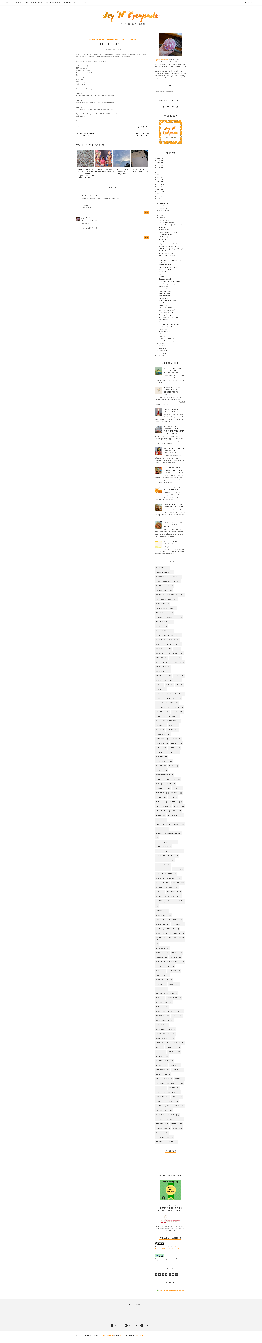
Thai (173, 1092)
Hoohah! (161, 277)
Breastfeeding (161, 676)
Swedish (178, 1079)
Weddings (159, 1119)
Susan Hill (176, 1070)
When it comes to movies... (167, 255)
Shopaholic (160, 1043)
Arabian (172, 640)
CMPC (158, 685)
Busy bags (174, 680)
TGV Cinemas (160, 1083)
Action (158, 626)
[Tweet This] (138, 127)
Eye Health (173, 748)
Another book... (164, 319)
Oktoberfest (175, 933)
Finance (159, 766)
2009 (159, 199)
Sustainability (161, 1074)
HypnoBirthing (173, 815)
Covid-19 (159, 716)
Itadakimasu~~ (163, 227)
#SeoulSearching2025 (164, 599)
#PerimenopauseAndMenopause (168, 595)
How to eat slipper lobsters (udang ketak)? (173, 524)
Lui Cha (175, 869)
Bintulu (175, 653)
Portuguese (160, 975)
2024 (159, 163)
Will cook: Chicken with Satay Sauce (170, 246)
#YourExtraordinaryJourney (167, 617)
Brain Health (161, 667)
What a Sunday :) (164, 258)
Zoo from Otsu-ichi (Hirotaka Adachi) (170, 225)
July (160, 215)
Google (159, 797)
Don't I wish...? (163, 298)
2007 (159, 355)
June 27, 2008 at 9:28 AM (89, 220)
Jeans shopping (164, 303)
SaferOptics (160, 1025)
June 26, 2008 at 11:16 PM (89, 195)
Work (175, 1128)
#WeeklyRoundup (162, 613)
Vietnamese (160, 1115)
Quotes (159, 989)
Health (176, 806)
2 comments (82, 127)
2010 (159, 196)
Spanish (159, 1052)
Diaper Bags (171, 721)
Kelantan (159, 851)
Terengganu (160, 1092)
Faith (172, 752)
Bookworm (174, 662)
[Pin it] (147, 127)
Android (159, 640)
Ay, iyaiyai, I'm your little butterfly (169, 281)
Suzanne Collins (162, 1079)
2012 (159, 191)
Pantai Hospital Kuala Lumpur (167, 961)
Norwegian (160, 933)
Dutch (158, 730)
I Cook (158, 820)
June (160, 218)
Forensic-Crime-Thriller (166, 312)
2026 (159, 158)
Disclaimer (139, 1335)
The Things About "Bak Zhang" (169, 317)
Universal (159, 1106)
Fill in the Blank (162, 761)
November (162, 206)
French (158, 779)
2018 (159, 177)
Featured (159, 757)
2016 (159, 182)
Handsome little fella (165, 234)
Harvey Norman (162, 806)
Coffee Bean (160, 707)
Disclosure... (163, 241)
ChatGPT (159, 689)
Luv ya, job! (162, 336)
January (161, 353)
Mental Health (172, 891)
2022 (159, 167)
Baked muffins (161, 649)
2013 (159, 189)
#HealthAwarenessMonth (165, 581)
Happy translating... (165, 291)
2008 (159, 201)
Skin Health (175, 1043)
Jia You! (161, 334)
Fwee (157, 784)
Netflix (158, 929)
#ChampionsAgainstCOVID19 (166, 576)
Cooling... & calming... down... (168, 232)
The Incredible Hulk (165, 279)
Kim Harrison (174, 851)
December (162, 203)
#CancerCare (161, 567)
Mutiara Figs (160, 924)
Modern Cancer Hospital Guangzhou (170, 901)
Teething (159, 1088)
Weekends (159, 1124)
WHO (172, 1115)
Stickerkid (160, 1065)
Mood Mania (160, 915)
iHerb (171, 1142)
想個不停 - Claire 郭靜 (165, 308)
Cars (177, 685)
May (160, 343)
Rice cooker (160, 1016)
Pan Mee (174, 952)
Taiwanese (175, 1083)
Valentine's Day (162, 1110)
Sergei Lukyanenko (163, 1038)
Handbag (173, 802)
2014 (159, 187)
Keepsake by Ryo (162, 846)
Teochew (172, 1088)
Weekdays (173, 1119)
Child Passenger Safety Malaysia (168, 694)
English (173, 743)
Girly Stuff (160, 793)
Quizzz (171, 984)
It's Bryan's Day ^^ (164, 230)
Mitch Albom (173, 896)
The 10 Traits (163, 239)
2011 (159, 194)
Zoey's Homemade (162, 1137)
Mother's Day (161, 920)
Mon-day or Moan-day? (166, 253)
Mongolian (160, 911)
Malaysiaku (171, 878)
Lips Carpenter (161, 869)
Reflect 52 (160, 1007)
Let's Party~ (160, 864)
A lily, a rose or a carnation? (168, 244)
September (163, 210)
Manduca (159, 887)
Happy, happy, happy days (167, 284)
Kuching (171, 855)
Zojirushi (159, 1142)
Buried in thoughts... (165, 265)
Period (158, 971)
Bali (175, 649)
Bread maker (160, 671)
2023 (159, 165)
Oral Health (160, 948)
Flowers (159, 770)
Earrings (170, 730)
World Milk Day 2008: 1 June (167, 341)
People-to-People (105, 39)
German (175, 788)
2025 (159, 160)
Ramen (158, 998)
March (161, 348)
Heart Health (161, 811)
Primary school (162, 980)
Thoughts (132, 39)
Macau (158, 878)
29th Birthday (163, 272)
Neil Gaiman (176, 924)
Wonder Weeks (161, 1128)
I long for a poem (164, 220)
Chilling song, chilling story (167, 300)
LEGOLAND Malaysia (163, 860)
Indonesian (160, 829)
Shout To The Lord (165, 269)
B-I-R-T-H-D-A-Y (163, 288)
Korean (158, 855)
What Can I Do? (163, 286)
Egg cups (173, 739)
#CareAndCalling (162, 572)
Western (174, 1124)
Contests (175, 712)
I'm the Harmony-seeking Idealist (169, 324)
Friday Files (171, 779)
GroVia (171, 797)
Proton (159, 984)
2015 (159, 184)
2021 (159, 170)
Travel (173, 1097)
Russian (175, 1016)
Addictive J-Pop (163, 237)
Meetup (171, 887)
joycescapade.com (161, 60)
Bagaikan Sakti (163, 305)
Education (160, 739)
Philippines (172, 971)
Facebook (159, 752)
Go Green (174, 793)
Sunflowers (160, 1070)
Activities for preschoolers (166, 635)
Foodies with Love (163, 775)
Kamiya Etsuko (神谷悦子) (166, 222)
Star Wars (171, 1052)
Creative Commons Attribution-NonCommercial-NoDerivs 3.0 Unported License (167, 1249)
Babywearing (172, 644)
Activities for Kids (163, 631)
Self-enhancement (163, 1034)
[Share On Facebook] (141, 127)
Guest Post (160, 802)
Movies (174, 920)
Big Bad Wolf (161, 653)
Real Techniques (162, 1002)
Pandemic (173, 957)
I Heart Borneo (162, 824)
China (158, 698)
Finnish (171, 766)
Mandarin (93, 39)
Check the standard (165, 296)
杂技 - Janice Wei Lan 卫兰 (167, 310)
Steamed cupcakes (163, 1061)
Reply (146, 212)
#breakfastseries (162, 622)
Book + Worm (163, 329)
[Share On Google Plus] (144, 127)
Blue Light (160, 662)
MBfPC (170, 873)
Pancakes (159, 957)
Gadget (168, 784)
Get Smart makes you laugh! (168, 267)
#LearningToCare (162, 585)
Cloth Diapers (171, 698)
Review (176, 1011)
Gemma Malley (161, 788)
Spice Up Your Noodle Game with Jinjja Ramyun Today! (174, 450)
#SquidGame (160, 604)
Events (158, 748)
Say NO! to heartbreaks (166, 339)
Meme (158, 891)
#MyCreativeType (162, 590)
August (161, 213)
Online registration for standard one (170, 938)
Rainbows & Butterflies (165, 993)
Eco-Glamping (161, 734)
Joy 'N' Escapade (107, 1335)
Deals (158, 721)
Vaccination (176, 1106)
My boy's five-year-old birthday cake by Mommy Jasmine (174, 370)
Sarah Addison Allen (164, 1029)
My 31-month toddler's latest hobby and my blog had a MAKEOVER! (175, 470)
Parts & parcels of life (166, 327)
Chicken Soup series (165, 322)
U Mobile (171, 1101)
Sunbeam (173, 1065)
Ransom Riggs (172, 998)
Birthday (159, 658)
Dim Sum (159, 725)
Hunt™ (158, 815)
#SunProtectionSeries (164, 608)
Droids (171, 725)
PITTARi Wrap (160, 952)
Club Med (159, 703)
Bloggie (173, 658)
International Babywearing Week (168, 833)
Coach (171, 703)
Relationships (120, 39)
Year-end (159, 1133)
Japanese (159, 842)
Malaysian (160, 882)
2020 (159, 172)
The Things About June (166, 315)
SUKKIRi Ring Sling (162, 1020)
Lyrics (158, 873)
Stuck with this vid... (165, 293)
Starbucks (160, 1056)
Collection (160, 712)
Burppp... (159, 680)
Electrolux (160, 743)
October (162, 208)
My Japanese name (165, 331)
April (160, 346)
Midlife (158, 896)
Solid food (170, 1047)
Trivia (158, 1101)
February (162, 351)
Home (174, 811)
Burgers (177, 676)
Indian (176, 824)
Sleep (158, 1047)
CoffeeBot (175, 707)
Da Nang (172, 716)
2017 (159, 179)
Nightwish (171, 929)
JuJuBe (171, 842)
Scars (160, 274)
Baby (158, 644)
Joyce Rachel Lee (88, 218)
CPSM (167, 685)
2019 (159, 175)
